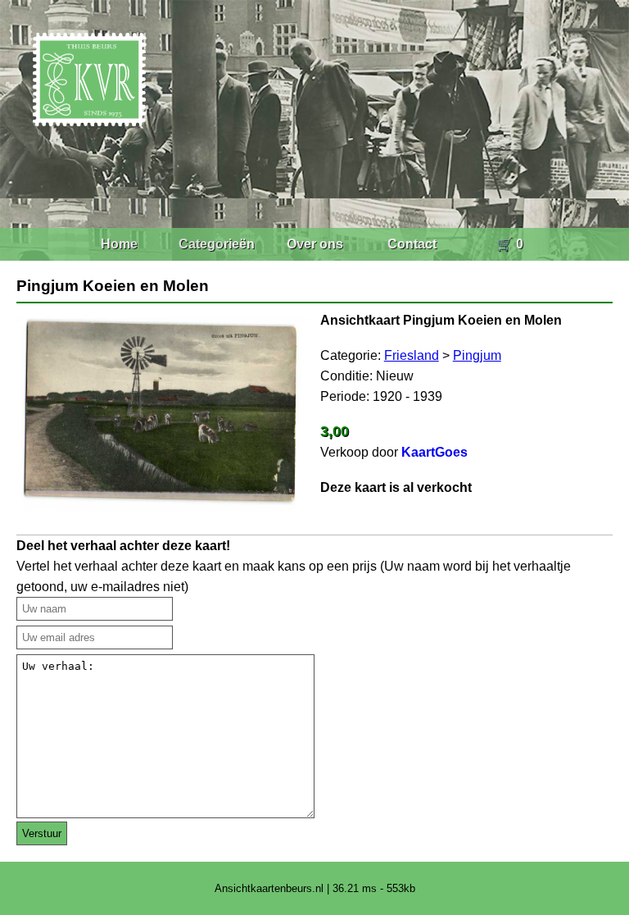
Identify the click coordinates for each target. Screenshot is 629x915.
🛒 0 (509, 244)
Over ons (315, 244)
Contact (412, 244)
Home (119, 244)
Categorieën (217, 244)
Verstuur (41, 833)
